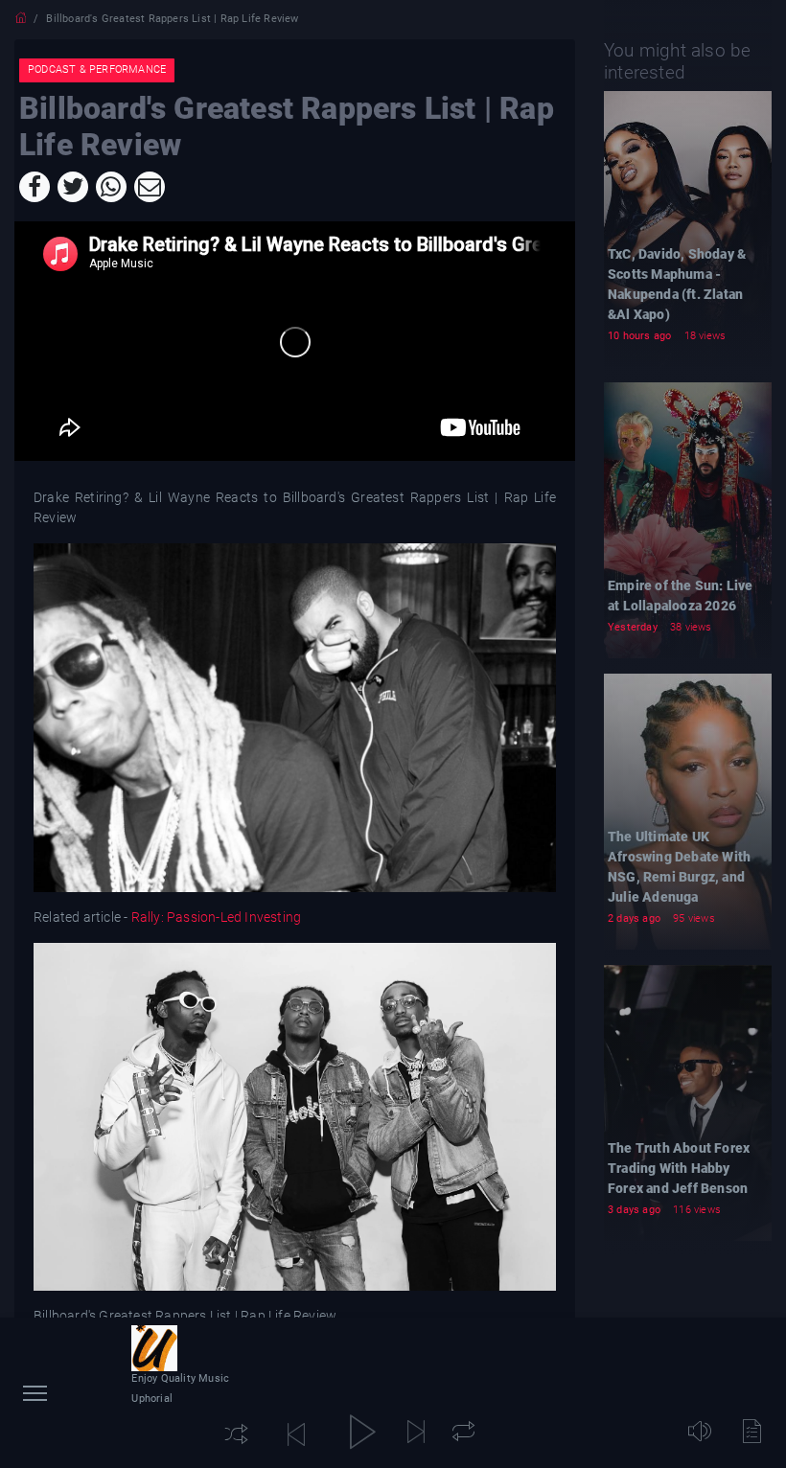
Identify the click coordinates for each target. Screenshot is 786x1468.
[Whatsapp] (111, 187)
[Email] (149, 187)
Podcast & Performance (97, 69)
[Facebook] (34, 187)
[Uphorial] (154, 1348)
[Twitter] (73, 187)
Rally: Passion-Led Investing (216, 917)
